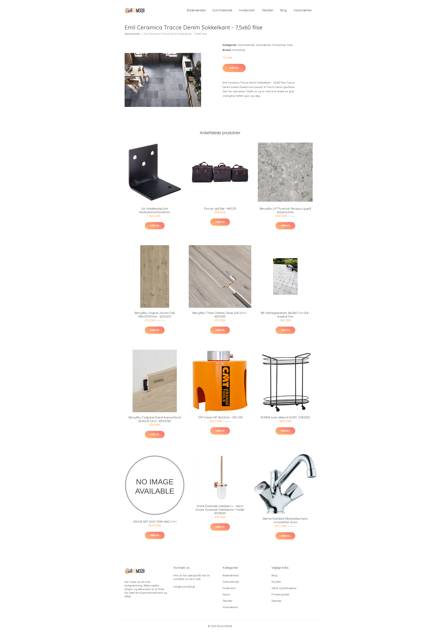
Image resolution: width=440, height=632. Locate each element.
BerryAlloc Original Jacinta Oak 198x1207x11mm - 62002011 (155, 314)
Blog (283, 10)
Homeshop (279, 45)
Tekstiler (267, 10)
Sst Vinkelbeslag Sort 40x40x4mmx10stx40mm (154, 210)
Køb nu (234, 67)
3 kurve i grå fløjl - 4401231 (220, 208)
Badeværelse (196, 10)
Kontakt (276, 581)
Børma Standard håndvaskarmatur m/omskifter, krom (285, 520)
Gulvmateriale (222, 10)
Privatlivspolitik (280, 594)
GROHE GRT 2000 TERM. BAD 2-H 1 (155, 521)
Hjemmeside (132, 33)
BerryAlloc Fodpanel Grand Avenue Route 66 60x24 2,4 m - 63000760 (155, 419)
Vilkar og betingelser (284, 588)
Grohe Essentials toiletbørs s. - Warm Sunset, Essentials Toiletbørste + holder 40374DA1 (220, 509)
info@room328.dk (184, 586)
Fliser (290, 45)
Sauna (226, 594)
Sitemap (276, 600)
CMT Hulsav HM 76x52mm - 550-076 (220, 417)
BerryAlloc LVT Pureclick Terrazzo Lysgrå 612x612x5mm (285, 210)
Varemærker (303, 10)
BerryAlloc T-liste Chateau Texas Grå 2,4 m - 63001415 (220, 314)
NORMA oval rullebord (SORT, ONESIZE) (285, 417)
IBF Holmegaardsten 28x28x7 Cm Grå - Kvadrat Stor (285, 314)
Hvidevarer (247, 10)
